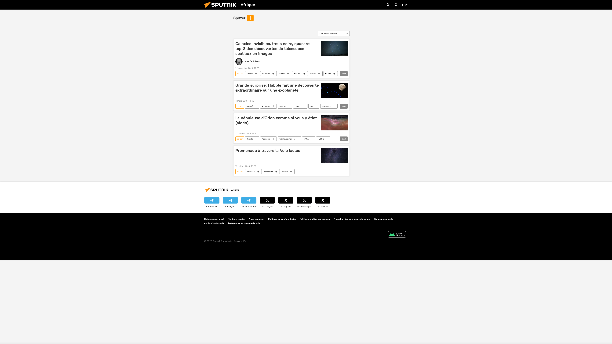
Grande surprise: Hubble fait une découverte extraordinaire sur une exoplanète (277, 88)
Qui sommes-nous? (214, 219)
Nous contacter (256, 219)
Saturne (282, 106)
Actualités (266, 73)
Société (250, 73)
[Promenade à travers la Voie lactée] (334, 155)
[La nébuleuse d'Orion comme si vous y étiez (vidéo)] (334, 122)
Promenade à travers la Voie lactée (267, 150)
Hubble (328, 73)
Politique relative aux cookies (315, 219)
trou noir (297, 73)
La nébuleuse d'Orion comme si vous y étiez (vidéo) (276, 120)
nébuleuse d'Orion (287, 139)
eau (311, 106)
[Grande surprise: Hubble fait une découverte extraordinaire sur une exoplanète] (334, 90)
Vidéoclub (251, 171)
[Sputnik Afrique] (221, 8)
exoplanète (326, 106)
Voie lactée (268, 171)
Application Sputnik (214, 223)
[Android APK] (397, 234)
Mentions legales (236, 219)
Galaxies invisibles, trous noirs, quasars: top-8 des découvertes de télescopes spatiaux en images (272, 48)
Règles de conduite (383, 219)
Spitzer (239, 17)
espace (313, 73)
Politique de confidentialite (282, 219)
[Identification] (388, 5)
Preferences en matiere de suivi (244, 223)
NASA (306, 139)
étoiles (282, 73)
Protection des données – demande (352, 219)
